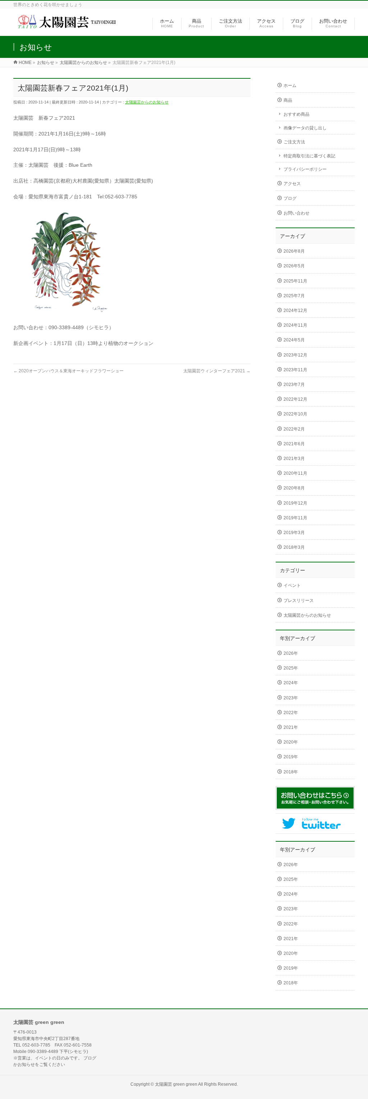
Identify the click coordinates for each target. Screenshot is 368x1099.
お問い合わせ (296, 213)
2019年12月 (295, 503)
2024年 (291, 682)
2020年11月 (295, 473)
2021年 (291, 727)
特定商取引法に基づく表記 (309, 155)
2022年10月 (295, 414)
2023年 (291, 697)
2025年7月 (294, 295)
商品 (288, 100)
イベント (292, 585)
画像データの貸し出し (305, 127)
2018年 (291, 771)
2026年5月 (294, 265)
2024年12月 (295, 310)
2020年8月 (294, 488)
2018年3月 (294, 547)
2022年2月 (294, 429)
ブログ (290, 198)
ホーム (290, 85)
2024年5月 (294, 339)
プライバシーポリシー (305, 169)
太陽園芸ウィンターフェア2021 (216, 370)
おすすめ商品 (296, 114)
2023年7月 (294, 384)
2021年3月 (294, 458)
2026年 (291, 653)
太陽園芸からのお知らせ (147, 102)
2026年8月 (294, 251)
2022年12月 (295, 399)
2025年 (291, 668)
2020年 (291, 742)
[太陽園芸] (70, 26)
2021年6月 (294, 443)
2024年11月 (295, 325)
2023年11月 (295, 369)
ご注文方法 (294, 141)
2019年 (291, 756)
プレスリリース (299, 600)
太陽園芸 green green (176, 1084)
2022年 (291, 712)
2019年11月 (295, 517)
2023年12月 (295, 355)
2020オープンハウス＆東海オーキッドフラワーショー (68, 370)
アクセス (292, 183)
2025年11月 (295, 281)
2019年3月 (294, 532)
